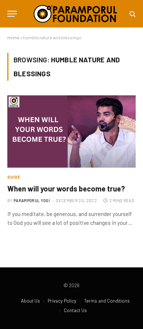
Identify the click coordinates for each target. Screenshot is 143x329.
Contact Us (75, 310)
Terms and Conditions (107, 301)
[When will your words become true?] (71, 131)
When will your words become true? (66, 188)
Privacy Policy (62, 301)
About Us (30, 301)
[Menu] (12, 14)
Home (13, 37)
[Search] (132, 14)
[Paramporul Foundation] (75, 14)
